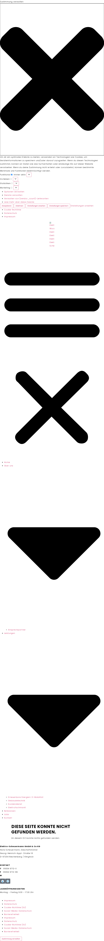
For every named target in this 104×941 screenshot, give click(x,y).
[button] (52, 79)
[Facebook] (2, 881)
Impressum (9, 216)
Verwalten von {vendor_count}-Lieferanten (26, 198)
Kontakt (8, 818)
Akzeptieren (6, 206)
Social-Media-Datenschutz (18, 911)
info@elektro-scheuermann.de (18, 875)
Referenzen (10, 811)
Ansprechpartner (17, 629)
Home (7, 462)
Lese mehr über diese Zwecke (19, 202)
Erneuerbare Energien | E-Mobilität (25, 797)
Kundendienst (15, 804)
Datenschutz (10, 213)
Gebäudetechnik (16, 800)
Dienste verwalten (13, 195)
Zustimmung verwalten (11, 939)
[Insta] (7, 881)
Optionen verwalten (14, 191)
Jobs (6, 814)
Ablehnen (19, 206)
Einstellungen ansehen (36, 206)
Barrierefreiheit (11, 914)
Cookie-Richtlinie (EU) (15, 907)
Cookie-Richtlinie (12, 209)
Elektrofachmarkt (17, 807)
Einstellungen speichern (58, 206)
